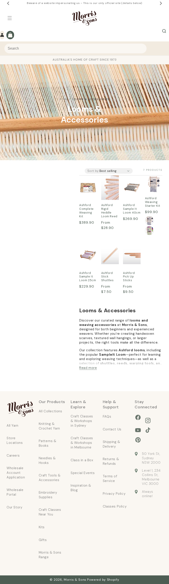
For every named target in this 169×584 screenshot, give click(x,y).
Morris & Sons (75, 580)
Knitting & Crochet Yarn (49, 426)
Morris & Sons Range (50, 554)
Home (63, 99)
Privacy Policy (114, 493)
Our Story (14, 507)
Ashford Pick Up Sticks (130, 252)
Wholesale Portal (15, 492)
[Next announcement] (161, 3)
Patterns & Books (47, 443)
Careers (13, 455)
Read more (88, 368)
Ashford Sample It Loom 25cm (87, 255)
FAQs (107, 416)
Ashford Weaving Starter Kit (152, 184)
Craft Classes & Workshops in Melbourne (82, 443)
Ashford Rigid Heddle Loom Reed (108, 188)
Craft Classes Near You (50, 512)
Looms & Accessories (91, 99)
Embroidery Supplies (48, 494)
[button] (10, 18)
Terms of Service (110, 478)
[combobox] (75, 48)
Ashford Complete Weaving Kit (87, 188)
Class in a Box (82, 460)
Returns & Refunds (111, 461)
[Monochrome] (149, 220)
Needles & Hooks (47, 460)
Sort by (93, 171)
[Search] (164, 31)
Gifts (43, 540)
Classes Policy (115, 506)
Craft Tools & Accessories (50, 477)
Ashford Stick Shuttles (108, 252)
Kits (42, 527)
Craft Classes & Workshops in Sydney (82, 421)
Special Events (83, 473)
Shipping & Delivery (111, 444)
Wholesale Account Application (16, 473)
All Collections (50, 411)
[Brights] (149, 230)
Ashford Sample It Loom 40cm (131, 188)
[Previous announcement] (8, 3)
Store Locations (15, 440)
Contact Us (112, 429)
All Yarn (12, 425)
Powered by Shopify (103, 580)
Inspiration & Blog (81, 487)
